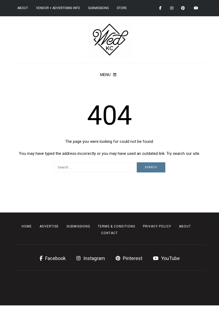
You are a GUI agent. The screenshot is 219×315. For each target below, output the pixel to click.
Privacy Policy (157, 226)
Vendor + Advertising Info (58, 8)
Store (122, 8)
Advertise (49, 226)
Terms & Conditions (116, 226)
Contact (109, 233)
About (22, 8)
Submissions (98, 8)
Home (27, 226)
